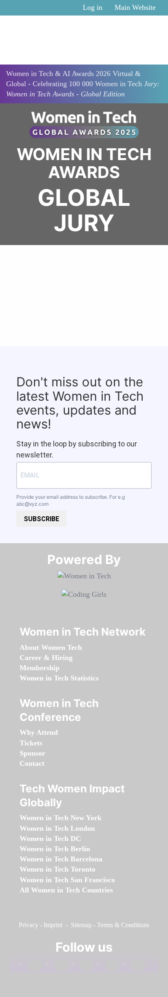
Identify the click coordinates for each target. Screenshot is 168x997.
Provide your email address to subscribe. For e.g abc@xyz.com (70, 500)
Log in (92, 7)
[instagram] (82, 966)
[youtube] (134, 966)
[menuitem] (51, 647)
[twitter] (108, 966)
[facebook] (31, 966)
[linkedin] (57, 966)
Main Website (135, 7)
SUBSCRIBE (41, 519)
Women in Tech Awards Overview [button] (84, 324)
